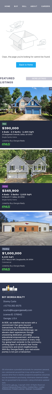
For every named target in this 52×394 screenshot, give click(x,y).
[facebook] (3, 360)
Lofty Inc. (14, 385)
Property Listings (18, 389)
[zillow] (19, 360)
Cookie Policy (33, 387)
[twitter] (14, 360)
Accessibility (37, 389)
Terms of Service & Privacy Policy (14, 387)
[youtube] (30, 360)
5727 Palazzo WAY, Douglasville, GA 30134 (17, 260)
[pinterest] (35, 360)
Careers (45, 6)
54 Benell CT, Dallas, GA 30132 (13, 197)
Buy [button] (16, 6)
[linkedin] (9, 360)
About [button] (34, 6)
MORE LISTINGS (39, 79)
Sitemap (29, 389)
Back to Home (26, 64)
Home (7, 6)
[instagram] (25, 360)
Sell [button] (24, 6)
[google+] (41, 360)
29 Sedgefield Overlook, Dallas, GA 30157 (17, 134)
